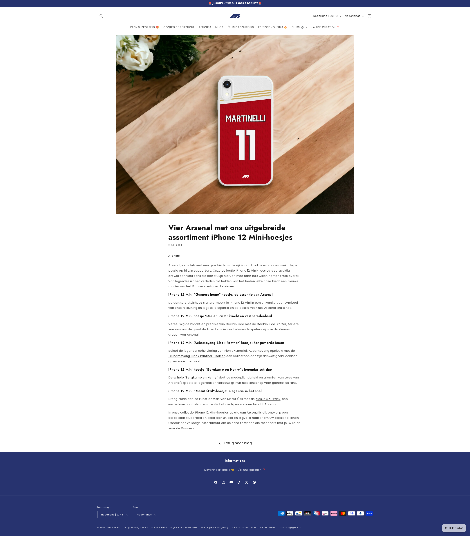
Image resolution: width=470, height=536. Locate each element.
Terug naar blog (238, 443)
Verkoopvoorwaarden (244, 527)
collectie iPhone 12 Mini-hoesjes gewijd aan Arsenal (219, 412)
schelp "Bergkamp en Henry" (195, 377)
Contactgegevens (290, 527)
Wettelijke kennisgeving (215, 527)
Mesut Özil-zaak (268, 399)
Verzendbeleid (268, 527)
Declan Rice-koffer (271, 324)
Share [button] (176, 255)
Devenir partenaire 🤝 (219, 469)
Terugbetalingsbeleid (135, 527)
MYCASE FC (113, 527)
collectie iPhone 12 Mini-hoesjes (246, 270)
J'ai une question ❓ (251, 469)
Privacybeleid (159, 527)
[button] (101, 16)
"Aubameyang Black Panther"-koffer (196, 356)
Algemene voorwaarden (184, 527)
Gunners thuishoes (187, 302)
